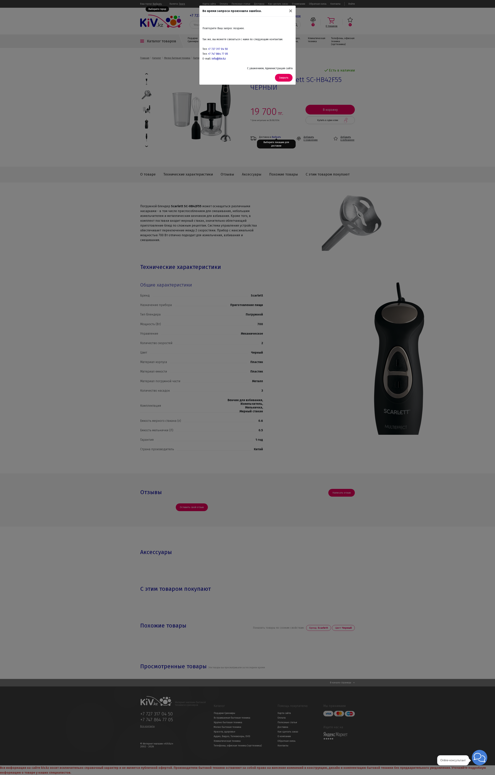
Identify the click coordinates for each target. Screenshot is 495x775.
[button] (479, 757)
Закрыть (283, 77)
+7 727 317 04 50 (218, 49)
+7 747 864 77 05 (218, 53)
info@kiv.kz (219, 58)
